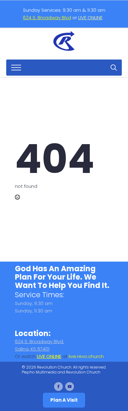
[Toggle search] (114, 68)
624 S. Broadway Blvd (47, 17)
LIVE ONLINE (90, 17)
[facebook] (58, 386)
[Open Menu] (16, 67)
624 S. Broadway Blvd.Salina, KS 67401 (39, 345)
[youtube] (69, 386)
